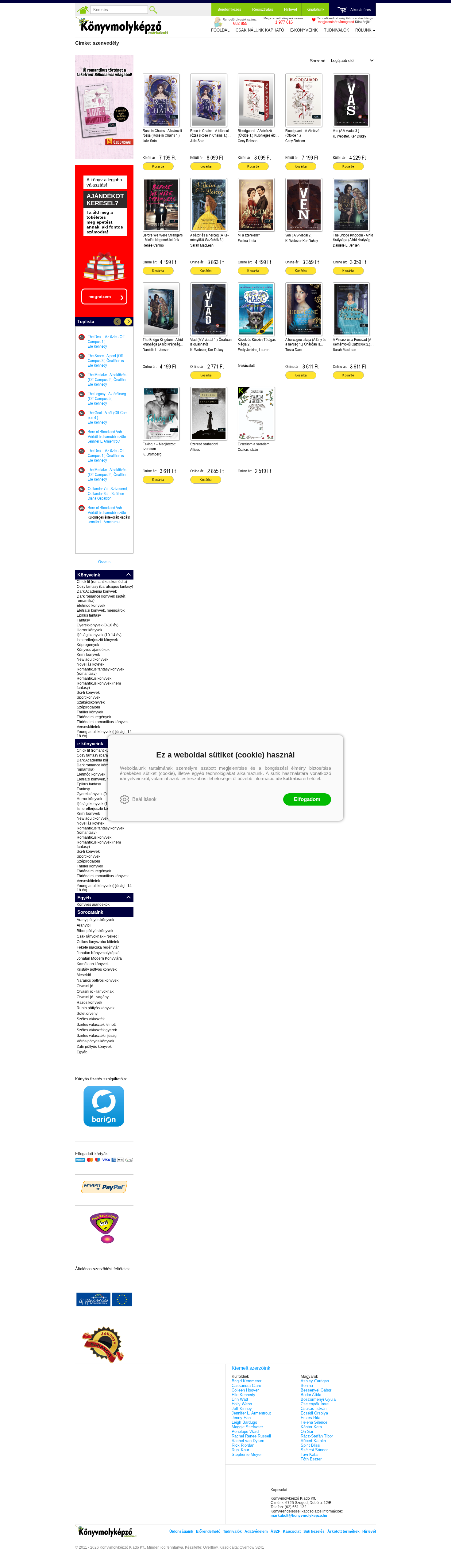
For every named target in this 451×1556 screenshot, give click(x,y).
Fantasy (83, 620)
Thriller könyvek (90, 712)
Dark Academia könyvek (97, 591)
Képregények (88, 645)
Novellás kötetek (90, 664)
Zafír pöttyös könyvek (94, 1046)
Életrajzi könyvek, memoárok (101, 610)
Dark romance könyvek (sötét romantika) (101, 598)
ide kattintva (289, 778)
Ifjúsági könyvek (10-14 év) (99, 635)
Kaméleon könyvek (93, 964)
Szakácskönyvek (91, 702)
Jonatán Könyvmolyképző (98, 953)
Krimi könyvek (88, 654)
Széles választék (91, 1019)
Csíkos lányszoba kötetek (98, 942)
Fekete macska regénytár (98, 947)
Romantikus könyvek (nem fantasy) (99, 685)
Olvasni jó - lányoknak (95, 991)
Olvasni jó (85, 986)
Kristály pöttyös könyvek (97, 969)
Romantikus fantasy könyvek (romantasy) (100, 671)
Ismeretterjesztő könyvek (97, 640)
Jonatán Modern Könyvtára (99, 958)
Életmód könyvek (91, 605)
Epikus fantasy (89, 615)
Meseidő (84, 975)
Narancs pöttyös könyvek (97, 980)
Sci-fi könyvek (88, 692)
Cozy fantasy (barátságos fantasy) (105, 586)
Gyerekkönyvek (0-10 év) (97, 625)
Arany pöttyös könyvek (95, 920)
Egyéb (82, 1052)
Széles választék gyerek (97, 1030)
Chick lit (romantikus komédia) (102, 582)
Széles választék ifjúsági (97, 1035)
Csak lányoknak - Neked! (97, 936)
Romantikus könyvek (94, 678)
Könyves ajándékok (93, 650)
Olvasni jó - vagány (93, 997)
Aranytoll (84, 925)
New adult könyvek (92, 659)
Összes (104, 562)
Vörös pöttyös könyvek (95, 1041)
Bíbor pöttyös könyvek (95, 931)
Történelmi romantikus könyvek (103, 722)
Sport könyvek (88, 697)
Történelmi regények (94, 717)
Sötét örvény (87, 1013)
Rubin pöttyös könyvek (95, 1008)
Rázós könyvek (89, 1002)
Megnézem (99, 296)
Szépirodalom (88, 707)
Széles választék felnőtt (96, 1024)
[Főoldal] (83, 10)
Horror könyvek (89, 630)
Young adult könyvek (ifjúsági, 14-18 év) (105, 734)
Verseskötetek (88, 727)
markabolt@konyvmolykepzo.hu (299, 1515)
